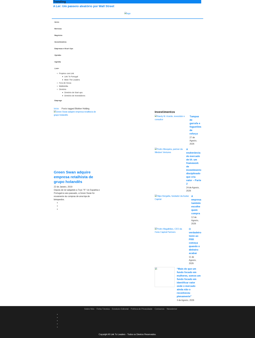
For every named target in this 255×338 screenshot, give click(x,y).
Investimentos (60, 42)
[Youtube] (60, 327)
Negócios (58, 35)
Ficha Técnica (103, 309)
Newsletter (172, 309)
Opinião (57, 55)
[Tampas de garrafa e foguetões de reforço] (171, 118)
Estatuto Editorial (120, 309)
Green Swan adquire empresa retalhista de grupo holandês (73, 177)
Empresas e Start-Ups (63, 49)
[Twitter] (60, 321)
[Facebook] (60, 314)
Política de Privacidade (141, 309)
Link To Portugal (71, 77)
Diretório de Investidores (74, 96)
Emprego (58, 100)
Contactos (159, 309)
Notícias (58, 29)
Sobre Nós (89, 309)
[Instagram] (60, 324)
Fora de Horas (65, 83)
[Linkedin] (60, 317)
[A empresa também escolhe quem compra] (172, 198)
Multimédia (63, 86)
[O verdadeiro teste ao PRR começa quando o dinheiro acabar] (171, 230)
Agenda (57, 62)
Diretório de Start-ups (73, 92)
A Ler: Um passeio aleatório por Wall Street (83, 6)
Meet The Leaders (72, 80)
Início (56, 22)
